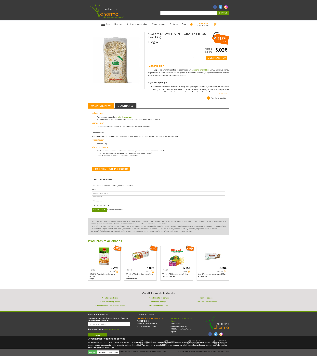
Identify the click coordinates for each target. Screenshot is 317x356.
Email (94, 189)
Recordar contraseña (115, 210)
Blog (184, 24)
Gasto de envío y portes (110, 302)
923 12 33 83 (144, 321)
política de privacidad (111, 329)
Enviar (97, 335)
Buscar (224, 13)
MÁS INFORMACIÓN (101, 105)
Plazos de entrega (158, 302)
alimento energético (200, 70)
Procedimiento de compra (158, 298)
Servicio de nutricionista (137, 24)
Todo (108, 24)
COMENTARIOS (125, 105)
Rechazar (102, 352)
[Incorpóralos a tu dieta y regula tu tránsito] (116, 60)
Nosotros (118, 24)
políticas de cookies (105, 348)
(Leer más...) (223, 93)
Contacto (174, 24)
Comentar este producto (110, 168)
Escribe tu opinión (218, 98)
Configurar (113, 352)
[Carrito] (214, 24)
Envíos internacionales (158, 306)
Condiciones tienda (110, 298)
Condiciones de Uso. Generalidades (110, 306)
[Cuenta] (192, 24)
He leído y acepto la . (104, 329)
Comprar (214, 57)
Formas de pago (206, 298)
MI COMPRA (203, 23)
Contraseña (97, 197)
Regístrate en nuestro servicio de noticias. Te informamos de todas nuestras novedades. (108, 319)
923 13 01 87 (177, 324)
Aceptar (92, 352)
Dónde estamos (158, 24)
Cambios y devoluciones (207, 302)
